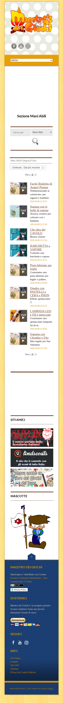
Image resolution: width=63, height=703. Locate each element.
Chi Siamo (15, 658)
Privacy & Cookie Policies (23, 672)
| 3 (35, 174)
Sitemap (14, 669)
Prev (28, 174)
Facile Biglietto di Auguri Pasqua (41, 185)
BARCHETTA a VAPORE (40, 247)
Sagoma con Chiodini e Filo (39, 335)
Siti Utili (14, 665)
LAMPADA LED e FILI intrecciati (40, 312)
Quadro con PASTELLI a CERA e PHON (39, 292)
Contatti (14, 661)
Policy (51, 688)
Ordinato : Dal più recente (26, 167)
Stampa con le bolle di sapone (39, 208)
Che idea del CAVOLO (37, 231)
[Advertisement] (32, 91)
